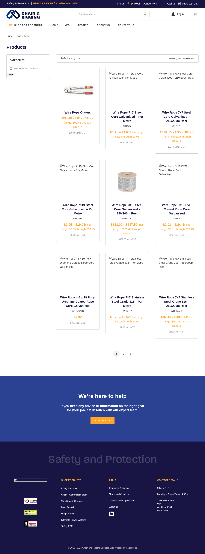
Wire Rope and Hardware (25, 68)
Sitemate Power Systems (73, 520)
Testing (83, 25)
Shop (18, 36)
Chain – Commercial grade (74, 494)
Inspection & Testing (119, 488)
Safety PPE (67, 526)
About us (113, 507)
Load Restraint (68, 507)
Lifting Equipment (69, 488)
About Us (103, 25)
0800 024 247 (163, 488)
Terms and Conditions (120, 494)
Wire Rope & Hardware (72, 501)
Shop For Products (28, 25)
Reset (10, 75)
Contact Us (126, 25)
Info (67, 25)
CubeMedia (131, 548)
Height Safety (67, 513)
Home (54, 25)
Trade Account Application (121, 500)
